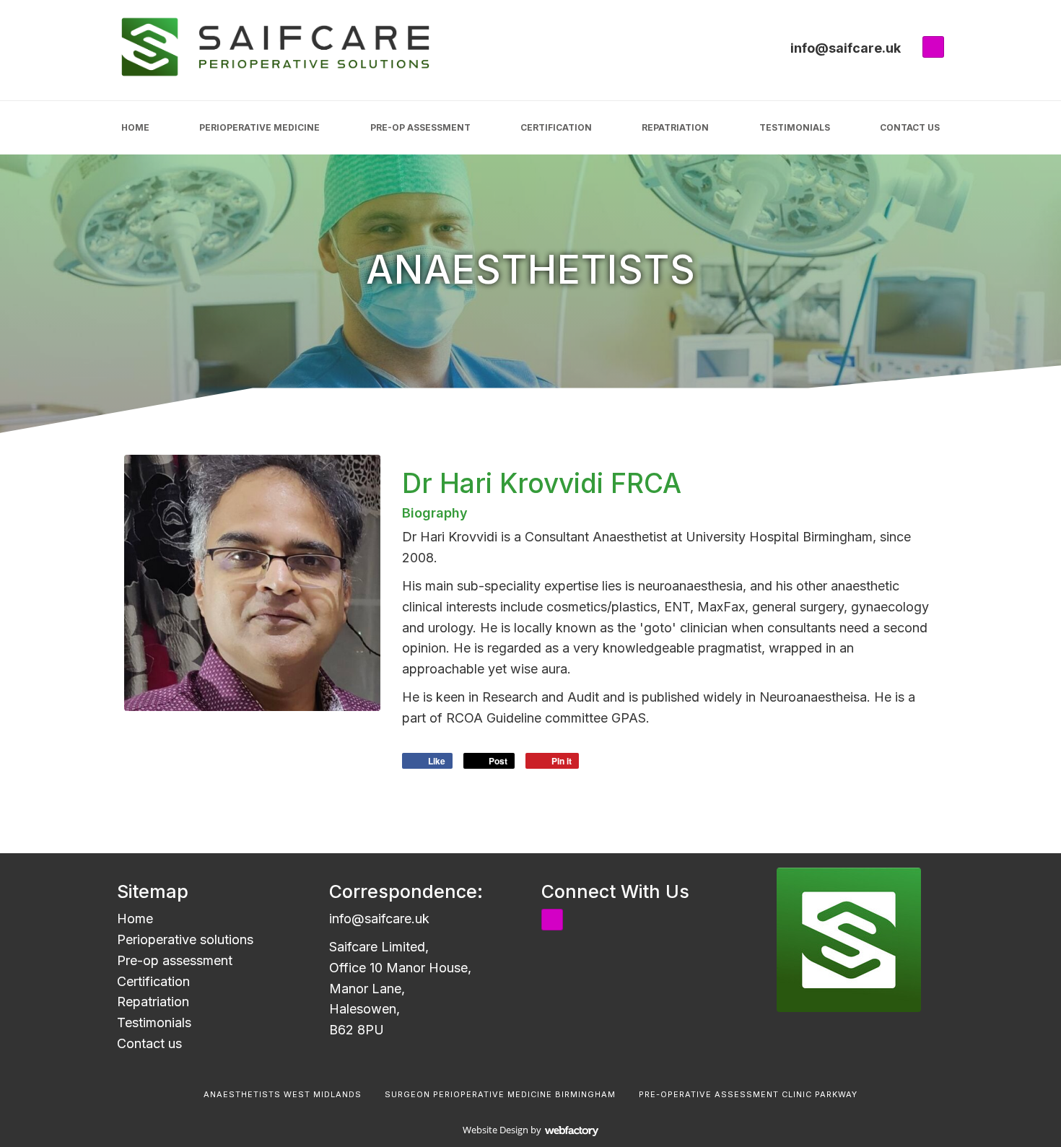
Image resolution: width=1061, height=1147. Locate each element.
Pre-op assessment (420, 127)
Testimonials (794, 127)
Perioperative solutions (185, 939)
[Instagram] (933, 47)
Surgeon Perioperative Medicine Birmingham (500, 1094)
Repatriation (675, 127)
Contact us (910, 127)
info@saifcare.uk (845, 48)
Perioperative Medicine (259, 127)
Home (135, 127)
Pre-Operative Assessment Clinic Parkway (748, 1094)
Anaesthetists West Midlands (283, 1094)
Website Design (495, 1129)
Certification (556, 127)
